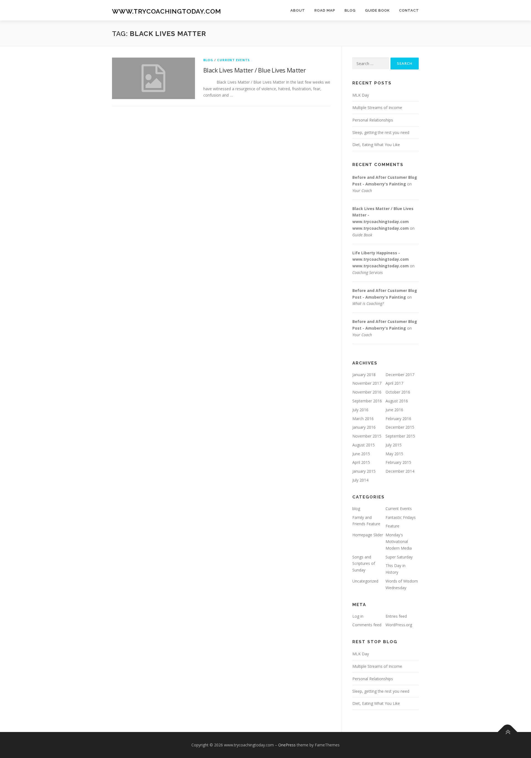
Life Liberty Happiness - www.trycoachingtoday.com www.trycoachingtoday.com (380, 259)
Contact (409, 10)
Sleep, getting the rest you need (380, 132)
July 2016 (360, 409)
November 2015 (366, 436)
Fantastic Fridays (401, 517)
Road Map (324, 10)
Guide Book (377, 10)
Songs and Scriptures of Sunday (363, 563)
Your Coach (362, 190)
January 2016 (364, 427)
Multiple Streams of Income (377, 107)
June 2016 (394, 409)
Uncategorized (365, 581)
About (297, 10)
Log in (357, 616)
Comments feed (366, 624)
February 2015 (398, 462)
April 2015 (361, 462)
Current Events (233, 60)
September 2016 (367, 400)
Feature (392, 526)
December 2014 (400, 471)
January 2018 (364, 374)
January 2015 (364, 471)
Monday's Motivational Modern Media (399, 541)
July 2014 (360, 480)
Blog (350, 10)
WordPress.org (399, 624)
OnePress (287, 744)
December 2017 (400, 374)
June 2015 (361, 453)
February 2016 (398, 418)
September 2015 (400, 436)
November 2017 (366, 383)
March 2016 (363, 418)
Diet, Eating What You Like (376, 144)
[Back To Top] (507, 732)
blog (208, 60)
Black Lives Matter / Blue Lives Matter (254, 70)
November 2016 (366, 392)
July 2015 (394, 444)
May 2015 (394, 453)
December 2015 (400, 427)
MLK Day (360, 95)
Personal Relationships (372, 120)
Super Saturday (399, 557)
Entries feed (396, 616)
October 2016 (398, 392)
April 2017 (394, 383)
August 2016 (397, 400)
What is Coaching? (368, 303)
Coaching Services (367, 272)
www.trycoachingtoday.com (166, 11)
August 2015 (363, 444)
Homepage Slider (367, 534)
